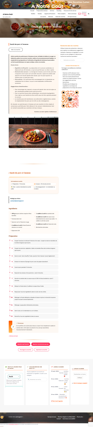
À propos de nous (52, 416)
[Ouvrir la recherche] (88, 13)
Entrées (52, 10)
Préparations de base (42, 10)
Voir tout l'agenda (57, 401)
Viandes (40, 13)
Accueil (32, 10)
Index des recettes (60, 16)
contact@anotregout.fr (17, 200)
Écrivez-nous (84, 14)
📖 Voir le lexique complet (79, 383)
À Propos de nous (72, 16)
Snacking (59, 10)
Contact (59, 418)
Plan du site (80, 416)
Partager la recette (25, 349)
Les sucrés (43, 16)
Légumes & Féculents (49, 13)
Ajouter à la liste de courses (41, 344)
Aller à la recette (15, 49)
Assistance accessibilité (69, 418)
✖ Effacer (80, 377)
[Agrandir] (56, 118)
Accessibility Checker (13, 424)
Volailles (33, 13)
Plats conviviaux (72, 13)
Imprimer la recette (41, 349)
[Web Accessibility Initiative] (2, 417)
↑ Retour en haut (13, 336)
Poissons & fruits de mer (70, 10)
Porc (43, 30)
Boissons (50, 16)
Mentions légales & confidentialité (66, 416)
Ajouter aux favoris (23, 344)
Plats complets (62, 13)
